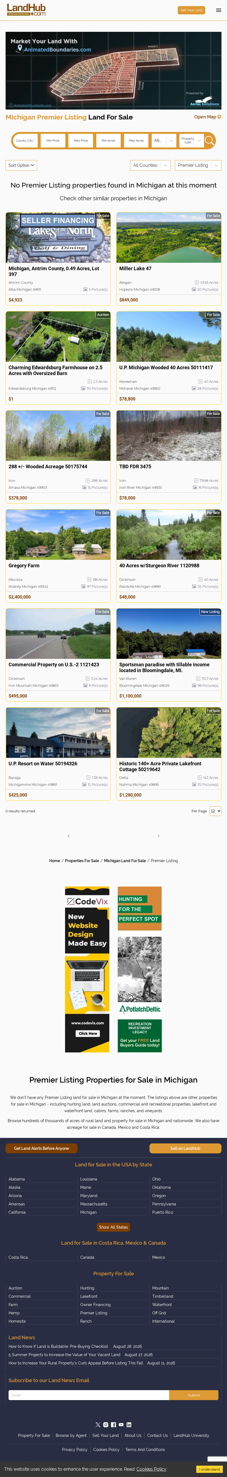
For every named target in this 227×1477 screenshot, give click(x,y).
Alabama (17, 1179)
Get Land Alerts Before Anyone (41, 1148)
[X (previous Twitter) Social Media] (98, 1424)
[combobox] (155, 140)
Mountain (160, 1288)
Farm (13, 1304)
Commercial (20, 1296)
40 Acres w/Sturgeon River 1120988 (159, 565)
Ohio (156, 1179)
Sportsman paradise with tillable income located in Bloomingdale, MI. (164, 667)
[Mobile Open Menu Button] (218, 10)
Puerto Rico (162, 1212)
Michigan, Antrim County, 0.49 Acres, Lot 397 (54, 271)
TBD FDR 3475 (135, 466)
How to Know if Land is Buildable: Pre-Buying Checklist (59, 1346)
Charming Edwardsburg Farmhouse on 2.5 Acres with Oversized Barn (55, 370)
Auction (15, 1288)
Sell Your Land (191, 10)
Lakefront (88, 1296)
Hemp (14, 1313)
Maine (85, 1187)
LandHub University (191, 1435)
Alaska (14, 1187)
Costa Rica (18, 1257)
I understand (209, 1469)
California (17, 1212)
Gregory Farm (24, 565)
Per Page (199, 811)
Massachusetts (93, 1204)
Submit (194, 1395)
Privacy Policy (74, 1449)
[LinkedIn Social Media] (129, 1424)
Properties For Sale (82, 861)
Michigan (88, 1212)
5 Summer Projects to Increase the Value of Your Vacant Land (64, 1355)
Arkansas (17, 1204)
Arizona (15, 1195)
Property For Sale (34, 1435)
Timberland (162, 1296)
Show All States (113, 1227)
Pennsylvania (164, 1204)
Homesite (17, 1321)
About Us (133, 1435)
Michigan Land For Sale (125, 861)
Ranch (86, 1321)
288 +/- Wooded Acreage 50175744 (48, 466)
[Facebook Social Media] (113, 1424)
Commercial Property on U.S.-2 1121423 (54, 664)
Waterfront (162, 1304)
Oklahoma (161, 1187)
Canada (87, 1257)
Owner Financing (95, 1304)
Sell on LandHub (185, 1148)
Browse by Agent (71, 1435)
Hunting (87, 1288)
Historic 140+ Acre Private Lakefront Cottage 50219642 (160, 766)
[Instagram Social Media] (105, 1424)
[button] (68, 835)
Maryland (88, 1195)
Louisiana (88, 1179)
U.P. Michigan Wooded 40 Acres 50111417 (166, 367)
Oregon (159, 1195)
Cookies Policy (151, 1469)
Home (54, 861)
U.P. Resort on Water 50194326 (43, 763)
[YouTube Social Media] (121, 1424)
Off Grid (159, 1313)
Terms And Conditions (145, 1449)
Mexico (158, 1257)
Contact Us (157, 1435)
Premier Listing (164, 861)
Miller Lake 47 (135, 268)
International (163, 1321)
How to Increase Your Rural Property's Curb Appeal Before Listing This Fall (76, 1363)
